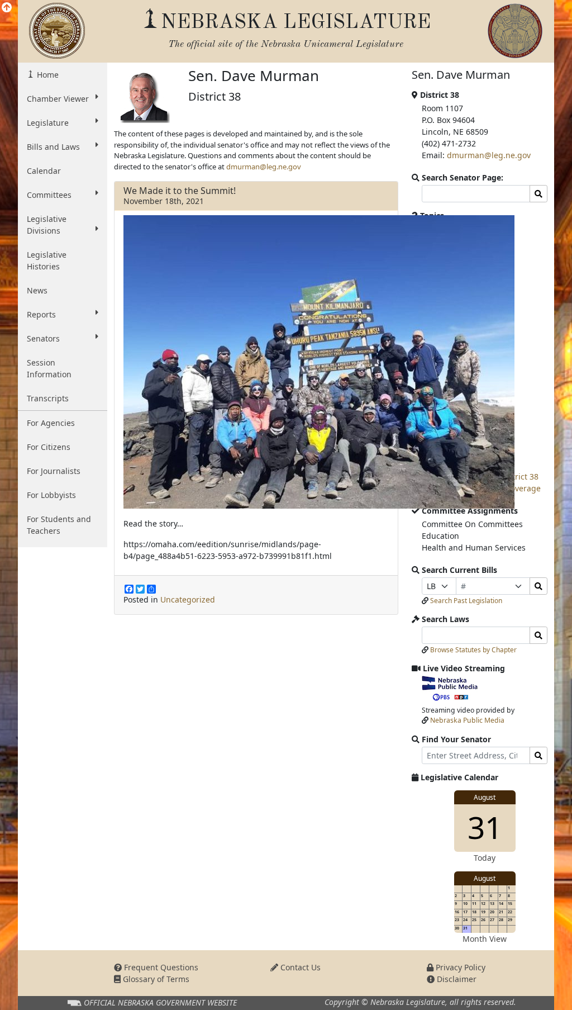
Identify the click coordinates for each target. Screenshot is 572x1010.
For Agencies (51, 423)
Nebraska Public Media (467, 720)
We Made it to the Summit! (179, 190)
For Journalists (53, 471)
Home (47, 74)
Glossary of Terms (155, 979)
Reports (41, 314)
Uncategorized (187, 599)
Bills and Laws (53, 146)
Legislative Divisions (46, 225)
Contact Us (299, 967)
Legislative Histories (46, 260)
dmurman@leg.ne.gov (263, 167)
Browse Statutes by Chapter (473, 650)
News (37, 290)
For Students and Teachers (59, 525)
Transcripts (48, 398)
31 (485, 827)
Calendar (44, 170)
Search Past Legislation (466, 600)
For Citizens (48, 447)
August (484, 797)
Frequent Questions (160, 967)
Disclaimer (455, 979)
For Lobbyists (51, 495)
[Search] (538, 586)
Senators (43, 338)
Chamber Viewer (58, 98)
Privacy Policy (459, 967)
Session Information (49, 368)
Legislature (48, 122)
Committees (49, 194)
